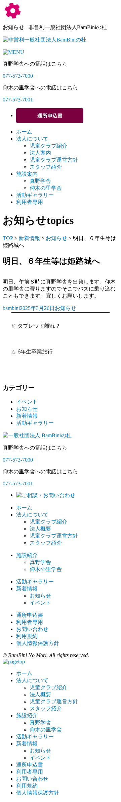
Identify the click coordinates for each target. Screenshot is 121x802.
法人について (32, 139)
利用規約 (27, 636)
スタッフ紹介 (46, 167)
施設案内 (27, 174)
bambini (11, 308)
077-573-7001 (18, 99)
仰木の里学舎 (46, 188)
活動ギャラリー (35, 195)
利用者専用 (29, 202)
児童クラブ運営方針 (54, 160)
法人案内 (40, 153)
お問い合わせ (32, 629)
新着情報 (29, 238)
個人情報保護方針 (37, 643)
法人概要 (40, 529)
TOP (8, 238)
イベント (27, 402)
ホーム (24, 132)
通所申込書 (29, 615)
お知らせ (56, 238)
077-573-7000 (18, 76)
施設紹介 (27, 555)
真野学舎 (40, 181)
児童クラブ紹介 (48, 146)
